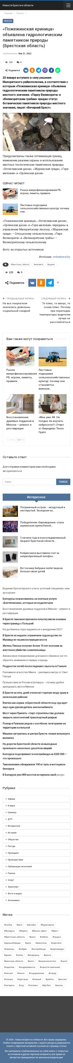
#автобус (31, 925)
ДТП (10, 819)
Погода (11, 846)
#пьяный (36, 979)
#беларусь (9, 931)
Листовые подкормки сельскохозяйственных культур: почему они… (44, 208)
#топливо (33, 985)
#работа (50, 979)
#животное (41, 943)
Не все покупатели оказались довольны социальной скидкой (16, 307)
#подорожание (36, 973)
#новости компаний (50, 967)
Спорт (11, 880)
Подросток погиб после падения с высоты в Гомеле (34, 666)
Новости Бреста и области (18, 5)
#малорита (38, 264)
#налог (64, 961)
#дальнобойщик (12, 943)
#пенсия (8, 973)
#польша (8, 979)
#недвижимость (27, 967)
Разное (8, 21)
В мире (11, 805)
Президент (13, 853)
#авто (19, 925)
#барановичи (47, 925)
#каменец (9, 949)
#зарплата (56, 943)
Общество (13, 839)
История (12, 833)
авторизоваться (12, 471)
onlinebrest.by (61, 257)
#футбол (46, 985)
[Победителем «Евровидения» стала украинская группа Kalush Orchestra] (10, 526)
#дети (28, 943)
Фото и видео (15, 893)
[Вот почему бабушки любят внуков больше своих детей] (10, 572)
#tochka (8, 925)
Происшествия (15, 860)
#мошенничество (47, 961)
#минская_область (13, 961)
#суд (21, 985)
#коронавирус (57, 949)
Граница (12, 812)
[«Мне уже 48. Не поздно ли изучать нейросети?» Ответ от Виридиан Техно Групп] (53, 404)
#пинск (20, 973)
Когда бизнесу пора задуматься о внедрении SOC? (33, 629)
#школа (59, 985)
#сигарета (9, 985)
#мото (31, 961)
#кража (8, 955)
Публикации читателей (20, 866)
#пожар (52, 973)
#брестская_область (20, 264)
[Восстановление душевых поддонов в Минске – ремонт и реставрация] (20, 404)
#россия (62, 979)
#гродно (56, 937)
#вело (32, 937)
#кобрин (23, 949)
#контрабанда (38, 949)
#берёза (23, 931)
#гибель (44, 937)
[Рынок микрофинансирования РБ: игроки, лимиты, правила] (10, 194)
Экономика (13, 900)
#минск (47, 955)
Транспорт (13, 887)
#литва (19, 955)
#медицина (33, 955)
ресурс (33, 774)
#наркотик (9, 967)
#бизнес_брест (39, 931)
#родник (51, 264)
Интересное (14, 826)
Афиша (11, 799)
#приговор (22, 979)
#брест (54, 931)
